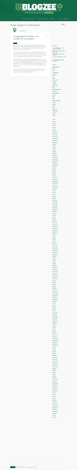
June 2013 (54, 417)
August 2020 (54, 256)
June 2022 (54, 215)
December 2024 (55, 159)
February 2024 (54, 177)
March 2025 (54, 153)
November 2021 (55, 228)
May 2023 (54, 194)
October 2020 (54, 252)
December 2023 (55, 181)
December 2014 (55, 383)
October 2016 (54, 342)
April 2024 (54, 174)
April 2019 (54, 286)
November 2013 (55, 407)
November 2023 (55, 183)
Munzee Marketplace (55, 93)
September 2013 (55, 411)
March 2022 (54, 220)
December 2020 (55, 248)
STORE (53, 108)
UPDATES (54, 113)
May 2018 (54, 306)
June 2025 (54, 147)
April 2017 (54, 331)
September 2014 (55, 389)
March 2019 (54, 288)
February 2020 (54, 267)
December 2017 (55, 316)
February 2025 (54, 155)
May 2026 (54, 127)
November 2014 (55, 385)
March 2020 (54, 265)
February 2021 (54, 245)
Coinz (53, 70)
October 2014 (54, 387)
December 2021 (55, 226)
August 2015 (54, 368)
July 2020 (54, 258)
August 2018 (54, 301)
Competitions (54, 74)
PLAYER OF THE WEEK (56, 100)
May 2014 (54, 396)
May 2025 (54, 149)
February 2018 (54, 312)
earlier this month (30, 46)
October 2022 (54, 207)
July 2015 (54, 370)
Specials (53, 106)
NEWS (53, 98)
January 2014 (54, 404)
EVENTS (53, 78)
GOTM (53, 87)
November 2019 (55, 273)
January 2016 (54, 359)
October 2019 (54, 275)
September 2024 (55, 164)
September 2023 (55, 187)
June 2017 (54, 327)
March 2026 (54, 131)
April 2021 (54, 241)
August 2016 (54, 346)
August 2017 (54, 323)
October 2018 (54, 297)
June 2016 (54, 349)
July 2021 (54, 235)
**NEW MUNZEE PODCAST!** (29, 18)
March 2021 (54, 243)
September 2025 (55, 142)
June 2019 (54, 282)
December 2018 (55, 293)
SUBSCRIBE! (16, 18)
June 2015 (54, 372)
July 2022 (54, 213)
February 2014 (54, 402)
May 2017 (54, 329)
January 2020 (54, 269)
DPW (53, 76)
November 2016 (55, 340)
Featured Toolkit (55, 80)
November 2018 (55, 295)
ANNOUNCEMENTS (43, 18)
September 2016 (55, 344)
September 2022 (55, 209)
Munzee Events (55, 91)
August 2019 (54, 278)
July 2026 (54, 123)
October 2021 (54, 230)
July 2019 (54, 280)
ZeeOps (53, 115)
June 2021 (54, 237)
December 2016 (55, 338)
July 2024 (54, 168)
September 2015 (55, 366)
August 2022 (54, 211)
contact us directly (29, 71)
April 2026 (54, 129)
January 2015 (54, 381)
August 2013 (54, 413)
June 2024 (54, 170)
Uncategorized (54, 111)
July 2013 (54, 415)
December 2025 (55, 136)
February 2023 (54, 200)
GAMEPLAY (54, 83)
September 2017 (55, 321)
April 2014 (54, 398)
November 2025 (55, 138)
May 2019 (54, 284)
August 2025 (54, 144)
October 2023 (54, 185)
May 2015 (54, 374)
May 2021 (54, 239)
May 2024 (54, 172)
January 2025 (54, 157)
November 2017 (55, 318)
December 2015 (55, 361)
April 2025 (54, 151)
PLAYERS (52, 18)
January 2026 (54, 134)
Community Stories (55, 72)
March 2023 (54, 198)
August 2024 (54, 166)
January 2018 (54, 314)
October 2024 (54, 162)
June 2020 (54, 260)
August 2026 (54, 121)
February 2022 (54, 222)
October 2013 (54, 409)
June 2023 (54, 192)
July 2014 (54, 392)
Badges (53, 68)
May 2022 (54, 217)
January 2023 (54, 202)
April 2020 (54, 263)
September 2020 (55, 254)
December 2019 (55, 271)
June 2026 (54, 125)
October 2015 (54, 364)
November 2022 (55, 205)
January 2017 (54, 336)
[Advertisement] (61, 35)
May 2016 (54, 351)
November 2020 (55, 250)
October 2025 (54, 140)
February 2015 (54, 379)
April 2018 (54, 308)
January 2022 (54, 224)
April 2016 (54, 353)
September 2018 (55, 299)
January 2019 (54, 291)
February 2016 (54, 357)
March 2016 (54, 355)
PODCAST (54, 104)
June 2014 (54, 394)
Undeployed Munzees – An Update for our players (25, 37)
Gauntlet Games (55, 85)
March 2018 (54, 310)
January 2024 (54, 179)
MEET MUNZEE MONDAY (56, 89)
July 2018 (54, 303)
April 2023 (54, 196)
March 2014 (54, 400)
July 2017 (54, 325)
